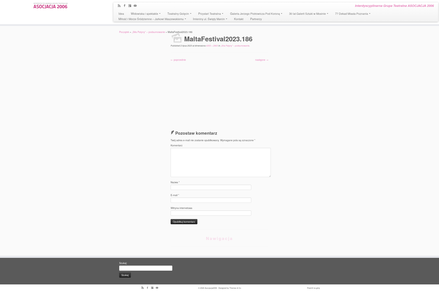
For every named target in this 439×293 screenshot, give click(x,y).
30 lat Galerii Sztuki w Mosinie (308, 13)
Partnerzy (256, 19)
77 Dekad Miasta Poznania (352, 13)
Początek (124, 32)
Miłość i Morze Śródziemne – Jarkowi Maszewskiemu (151, 19)
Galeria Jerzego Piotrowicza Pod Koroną (255, 13)
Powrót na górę (313, 287)
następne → (261, 59)
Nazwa (175, 182)
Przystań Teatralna (210, 13)
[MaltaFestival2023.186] (219, 93)
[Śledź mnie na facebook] (125, 6)
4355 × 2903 (212, 45)
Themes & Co (235, 287)
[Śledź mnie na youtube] (136, 6)
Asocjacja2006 (211, 287)
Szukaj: (123, 263)
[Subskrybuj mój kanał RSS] (120, 6)
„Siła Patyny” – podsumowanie (148, 32)
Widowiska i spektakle (145, 13)
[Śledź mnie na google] (131, 6)
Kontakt (238, 19)
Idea (121, 13)
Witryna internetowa (181, 208)
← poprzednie (178, 59)
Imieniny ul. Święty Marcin (209, 19)
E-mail (175, 195)
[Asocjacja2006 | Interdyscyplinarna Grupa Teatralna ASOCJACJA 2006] (50, 5)
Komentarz (176, 145)
